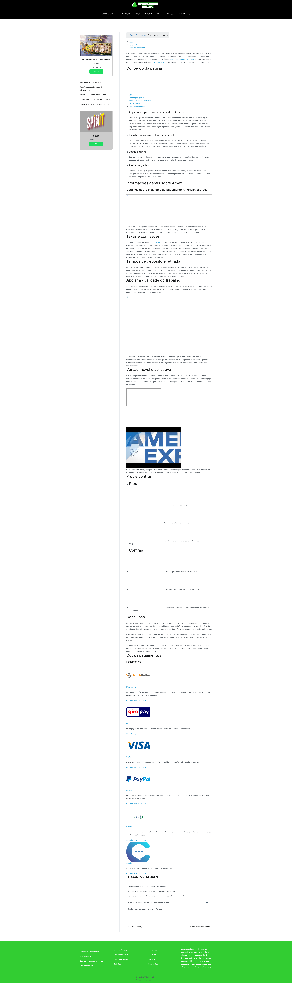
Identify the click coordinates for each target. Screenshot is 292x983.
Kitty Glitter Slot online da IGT (91, 82)
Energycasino (152, 959)
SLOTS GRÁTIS (184, 14)
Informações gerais (136, 98)
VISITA (96, 144)
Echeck (129, 827)
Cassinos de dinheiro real (89, 952)
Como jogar (133, 95)
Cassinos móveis (86, 966)
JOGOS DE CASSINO (144, 14)
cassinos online (159, 62)
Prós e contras (134, 104)
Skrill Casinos (119, 964)
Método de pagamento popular (182, 59)
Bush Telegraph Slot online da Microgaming (91, 88)
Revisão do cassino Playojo (199, 927)
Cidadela (129, 863)
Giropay (129, 723)
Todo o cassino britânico (156, 950)
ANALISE (96, 71)
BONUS (170, 14)
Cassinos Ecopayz (121, 950)
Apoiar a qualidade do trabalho (141, 101)
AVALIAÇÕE (125, 14)
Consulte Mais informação (136, 700)
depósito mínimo (157, 243)
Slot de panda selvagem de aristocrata (94, 104)
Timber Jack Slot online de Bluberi (93, 95)
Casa (132, 35)
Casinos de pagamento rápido (91, 961)
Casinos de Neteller (121, 959)
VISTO (128, 757)
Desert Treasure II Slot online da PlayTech (95, 99)
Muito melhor (131, 687)
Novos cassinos (86, 956)
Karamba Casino (153, 964)
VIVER (159, 14)
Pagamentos (141, 35)
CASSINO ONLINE (109, 14)
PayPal (129, 790)
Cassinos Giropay (135, 927)
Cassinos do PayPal (121, 955)
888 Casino (151, 955)
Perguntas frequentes (137, 107)
